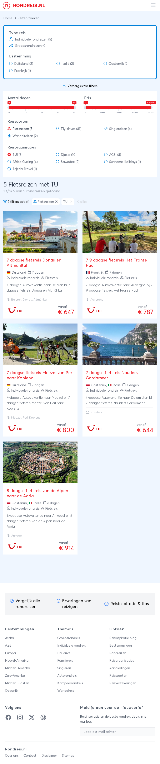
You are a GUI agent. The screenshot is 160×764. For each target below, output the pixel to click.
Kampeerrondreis (70, 683)
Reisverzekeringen (122, 683)
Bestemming (20, 56)
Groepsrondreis (68, 638)
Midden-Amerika (17, 668)
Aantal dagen (19, 98)
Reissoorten (18, 121)
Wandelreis (65, 690)
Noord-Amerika (17, 660)
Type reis (17, 33)
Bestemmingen (120, 645)
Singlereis (64, 668)
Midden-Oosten (17, 683)
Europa (10, 653)
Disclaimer (49, 755)
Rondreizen (117, 653)
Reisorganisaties (22, 147)
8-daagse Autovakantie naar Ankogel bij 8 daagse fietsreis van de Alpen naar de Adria (39, 521)
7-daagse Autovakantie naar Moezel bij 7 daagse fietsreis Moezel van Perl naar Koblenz (38, 403)
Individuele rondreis (71, 645)
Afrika (9, 638)
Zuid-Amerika (15, 675)
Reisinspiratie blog (122, 638)
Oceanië (11, 690)
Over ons (12, 755)
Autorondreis (67, 675)
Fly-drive (63, 653)
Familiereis (65, 660)
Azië (8, 645)
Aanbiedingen (119, 668)
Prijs (87, 98)
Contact (30, 755)
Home (8, 18)
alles (83, 201)
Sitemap (68, 755)
